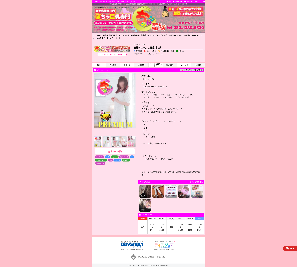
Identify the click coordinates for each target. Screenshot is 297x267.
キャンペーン (184, 65)
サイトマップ (132, 265)
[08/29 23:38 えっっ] (158, 186)
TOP (98, 65)
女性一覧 (127, 65)
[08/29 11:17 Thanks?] (197, 186)
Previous (96, 104)
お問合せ (181, 51)
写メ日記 (169, 65)
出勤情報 (141, 65)
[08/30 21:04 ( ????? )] (145, 186)
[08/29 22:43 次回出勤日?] (171, 186)
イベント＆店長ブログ (155, 65)
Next (134, 104)
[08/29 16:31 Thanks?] (184, 186)
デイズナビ (148, 265)
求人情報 (198, 65)
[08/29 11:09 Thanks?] (145, 200)
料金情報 (113, 65)
